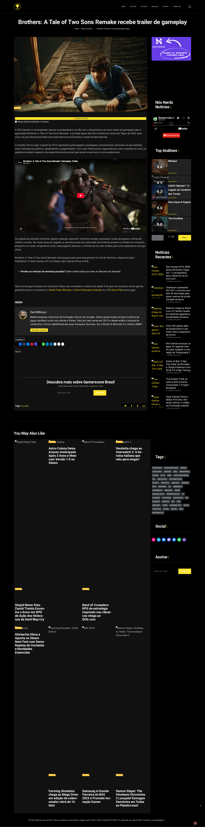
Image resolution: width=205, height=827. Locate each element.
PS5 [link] (187, 497)
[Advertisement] (171, 76)
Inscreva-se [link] (173, 135)
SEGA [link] (178, 501)
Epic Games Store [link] (175, 479)
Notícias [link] (17, 108)
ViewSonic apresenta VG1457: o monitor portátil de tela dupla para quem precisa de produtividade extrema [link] (178, 293)
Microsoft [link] (168, 490)
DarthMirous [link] (38, 312)
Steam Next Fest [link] (175, 505)
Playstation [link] (166, 497)
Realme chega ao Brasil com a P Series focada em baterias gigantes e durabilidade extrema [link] (178, 312)
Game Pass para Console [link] (88, 290)
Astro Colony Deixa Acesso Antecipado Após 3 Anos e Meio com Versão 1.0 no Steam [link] (62, 456)
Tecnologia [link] (157, 509)
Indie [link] (154, 486)
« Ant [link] (157, 237)
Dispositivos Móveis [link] (181, 475)
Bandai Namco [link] (184, 471)
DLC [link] (154, 479)
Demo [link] (169, 475)
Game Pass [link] (175, 482)
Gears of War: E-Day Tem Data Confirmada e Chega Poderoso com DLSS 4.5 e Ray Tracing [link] (178, 366)
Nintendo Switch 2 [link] (173, 494)
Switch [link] (186, 505)
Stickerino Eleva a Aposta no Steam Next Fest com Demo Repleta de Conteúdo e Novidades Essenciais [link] (29, 643)
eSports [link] (156, 482)
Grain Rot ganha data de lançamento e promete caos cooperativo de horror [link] (178, 330)
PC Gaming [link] (156, 497)
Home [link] (77, 29)
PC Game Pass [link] (116, 290)
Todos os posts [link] (86, 29)
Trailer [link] (166, 509)
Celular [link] (155, 475)
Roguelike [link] (156, 501)
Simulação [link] (156, 505)
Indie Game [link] (162, 486)
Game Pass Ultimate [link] (60, 290)
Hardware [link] (185, 482)
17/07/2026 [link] (169, 281)
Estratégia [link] (165, 482)
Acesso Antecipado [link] (171, 467)
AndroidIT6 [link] (177, 281)
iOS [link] (169, 486)
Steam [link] (165, 505)
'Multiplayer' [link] (157, 467)
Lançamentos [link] (157, 490)
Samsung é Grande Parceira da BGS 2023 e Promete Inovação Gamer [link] (96, 796)
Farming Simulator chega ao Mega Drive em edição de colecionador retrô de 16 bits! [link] (63, 798)
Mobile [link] (177, 490)
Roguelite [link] (165, 501)
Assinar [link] (100, 393)
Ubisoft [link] (174, 509)
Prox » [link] (184, 237)
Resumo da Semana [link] (109, 271)
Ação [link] (175, 471)
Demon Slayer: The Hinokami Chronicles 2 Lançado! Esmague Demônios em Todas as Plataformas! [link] (130, 798)
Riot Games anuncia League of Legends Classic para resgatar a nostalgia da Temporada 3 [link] (178, 348)
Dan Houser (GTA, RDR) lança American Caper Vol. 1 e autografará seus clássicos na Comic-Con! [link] (178, 272)
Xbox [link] (27, 406)
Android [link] (183, 467)
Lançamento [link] (177, 486)
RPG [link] (173, 501)
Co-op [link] (163, 475)
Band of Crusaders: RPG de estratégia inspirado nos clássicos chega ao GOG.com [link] (96, 612)
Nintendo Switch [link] (158, 494)
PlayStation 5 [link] (178, 497)
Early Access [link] (162, 479)
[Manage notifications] (195, 823)
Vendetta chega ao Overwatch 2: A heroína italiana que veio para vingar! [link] (129, 454)
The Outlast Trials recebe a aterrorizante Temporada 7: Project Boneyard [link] (177, 383)
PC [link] (22, 406)
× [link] (200, 805)
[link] (17, 5)
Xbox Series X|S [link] (158, 512)
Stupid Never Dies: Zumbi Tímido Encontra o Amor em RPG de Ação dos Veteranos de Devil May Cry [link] (30, 612)
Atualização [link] (157, 471)
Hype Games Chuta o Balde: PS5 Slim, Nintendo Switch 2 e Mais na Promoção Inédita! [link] (177, 401)
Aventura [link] (167, 471)
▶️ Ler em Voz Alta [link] (80, 118)
